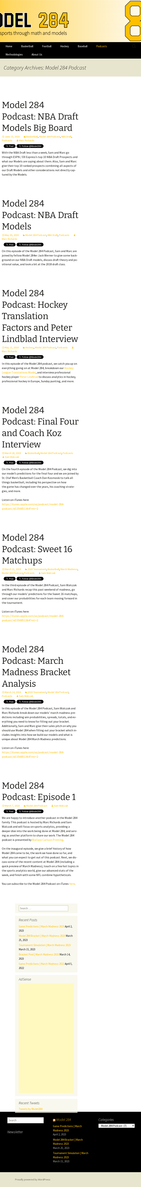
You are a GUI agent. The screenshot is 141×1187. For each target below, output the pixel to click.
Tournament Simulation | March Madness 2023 (45, 945)
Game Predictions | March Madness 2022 (41, 963)
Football (46, 46)
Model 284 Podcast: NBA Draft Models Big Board (40, 116)
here (72, 883)
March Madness (68, 569)
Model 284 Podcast (49, 136)
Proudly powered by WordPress (32, 1179)
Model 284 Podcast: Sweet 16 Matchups (37, 549)
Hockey (64, 46)
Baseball (82, 46)
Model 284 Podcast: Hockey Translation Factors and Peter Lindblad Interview (40, 316)
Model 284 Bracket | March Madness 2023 (42, 935)
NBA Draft (66, 136)
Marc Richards (26, 140)
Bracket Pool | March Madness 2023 (39, 954)
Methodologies (14, 54)
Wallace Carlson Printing (47, 840)
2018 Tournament (37, 569)
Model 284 (63, 1119)
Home (9, 46)
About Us (37, 54)
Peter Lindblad (29, 377)
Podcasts (101, 46)
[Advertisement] (46, 1038)
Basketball (27, 46)
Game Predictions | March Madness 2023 (41, 926)
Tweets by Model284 (30, 1109)
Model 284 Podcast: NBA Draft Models (40, 215)
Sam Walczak (12, 457)
